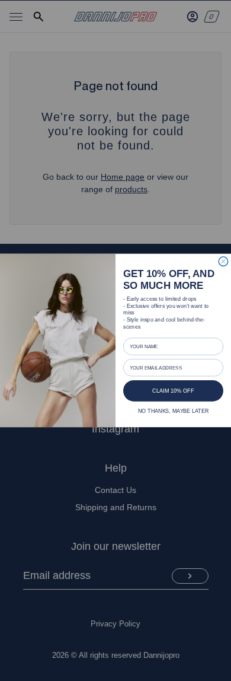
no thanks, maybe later (173, 411)
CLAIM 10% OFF (173, 391)
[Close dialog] (223, 261)
